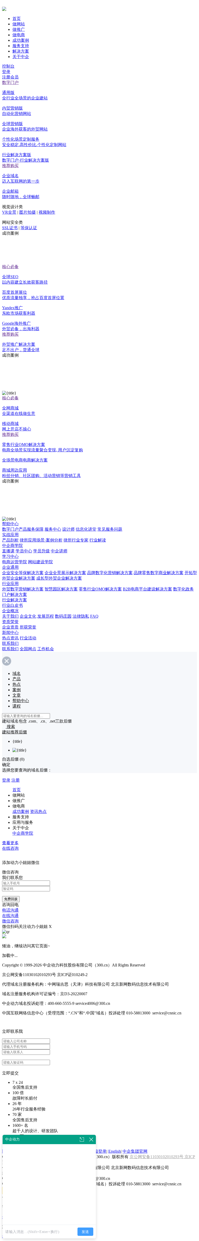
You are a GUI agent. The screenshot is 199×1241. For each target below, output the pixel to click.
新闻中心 (10, 632)
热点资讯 (10, 638)
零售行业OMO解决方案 (100, 589)
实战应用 (10, 534)
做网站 (18, 24)
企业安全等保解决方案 (23, 573)
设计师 (68, 529)
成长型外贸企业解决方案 (59, 578)
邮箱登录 (98, 1151)
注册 (15, 780)
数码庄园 (63, 616)
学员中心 (24, 551)
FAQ (94, 616)
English (114, 1151)
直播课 (8, 551)
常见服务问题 (109, 529)
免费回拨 (11, 899)
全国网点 (28, 649)
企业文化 (28, 616)
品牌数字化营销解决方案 (110, 573)
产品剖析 (10, 540)
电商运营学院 (14, 562)
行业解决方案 (14, 600)
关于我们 (10, 616)
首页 (16, 18)
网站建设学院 (40, 562)
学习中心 (10, 556)
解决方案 (20, 51)
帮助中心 (10, 524)
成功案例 (20, 40)
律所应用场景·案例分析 (41, 540)
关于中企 (20, 56)
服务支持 (20, 46)
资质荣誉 (10, 621)
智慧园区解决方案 (61, 589)
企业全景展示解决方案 (65, 573)
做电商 (18, 35)
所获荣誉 (28, 627)
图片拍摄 (27, 212)
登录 (6, 71)
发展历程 (45, 616)
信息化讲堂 (86, 529)
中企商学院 (12, 545)
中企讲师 (59, 551)
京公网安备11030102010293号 (157, 1157)
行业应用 (10, 583)
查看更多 (10, 843)
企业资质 (10, 627)
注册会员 (10, 77)
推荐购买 (10, 165)
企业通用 (10, 567)
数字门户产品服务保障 (23, 529)
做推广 (18, 29)
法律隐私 (81, 616)
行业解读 (97, 540)
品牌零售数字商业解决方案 (158, 573)
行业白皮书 (12, 605)
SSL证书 (10, 228)
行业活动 (28, 638)
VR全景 (9, 212)
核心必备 (10, 266)
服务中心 (53, 529)
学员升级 (41, 551)
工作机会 (45, 649)
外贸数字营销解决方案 (23, 589)
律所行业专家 (75, 540)
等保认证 (28, 228)
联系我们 (10, 643)
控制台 (8, 66)
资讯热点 (38, 811)
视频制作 (47, 212)
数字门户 (10, 82)
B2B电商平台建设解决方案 (147, 589)
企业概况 (10, 611)
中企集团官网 (135, 1151)
